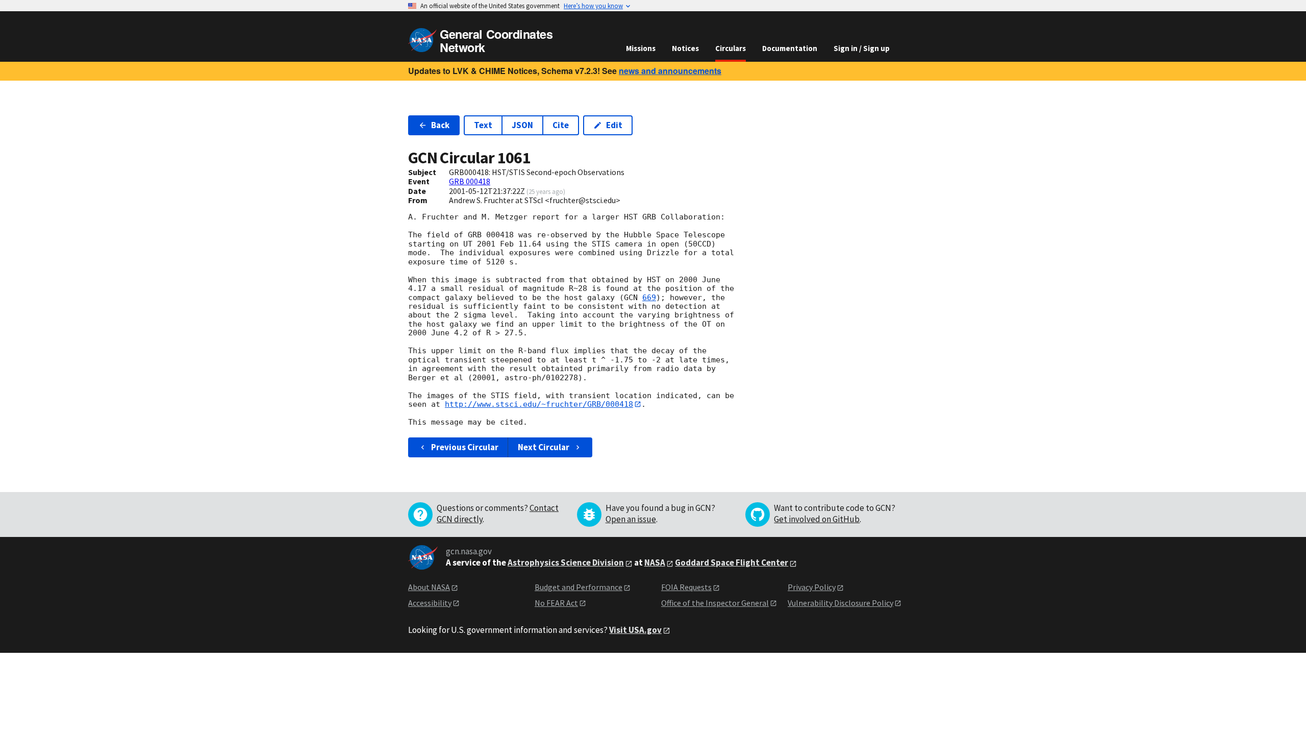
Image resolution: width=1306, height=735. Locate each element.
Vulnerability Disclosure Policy (840, 603)
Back (440, 125)
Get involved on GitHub (817, 519)
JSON (522, 125)
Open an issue (631, 519)
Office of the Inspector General (715, 603)
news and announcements (670, 71)
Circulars (730, 48)
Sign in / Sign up (862, 48)
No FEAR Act (556, 603)
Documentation (789, 48)
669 (649, 297)
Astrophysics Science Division (566, 562)
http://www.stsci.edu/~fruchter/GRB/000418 (539, 404)
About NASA (429, 587)
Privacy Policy (812, 587)
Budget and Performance (578, 587)
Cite (560, 125)
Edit (614, 125)
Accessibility (429, 603)
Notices (685, 48)
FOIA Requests (686, 587)
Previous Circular (464, 447)
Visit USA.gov (635, 629)
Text (483, 125)
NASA (654, 562)
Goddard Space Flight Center (731, 562)
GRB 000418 (469, 181)
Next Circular (543, 447)
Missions (641, 48)
